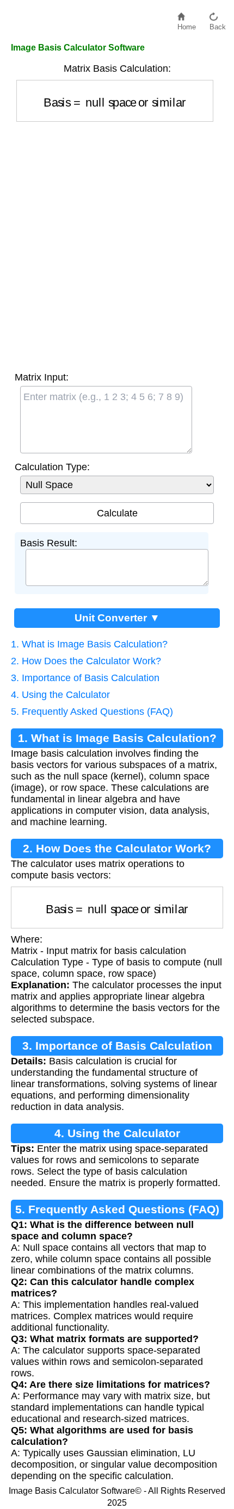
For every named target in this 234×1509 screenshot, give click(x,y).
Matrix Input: (42, 377)
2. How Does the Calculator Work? (86, 661)
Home (186, 24)
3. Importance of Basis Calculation (85, 677)
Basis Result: (48, 543)
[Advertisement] (117, 244)
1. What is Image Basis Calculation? (89, 644)
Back (218, 24)
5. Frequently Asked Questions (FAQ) (92, 711)
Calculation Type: (52, 467)
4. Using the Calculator (60, 694)
